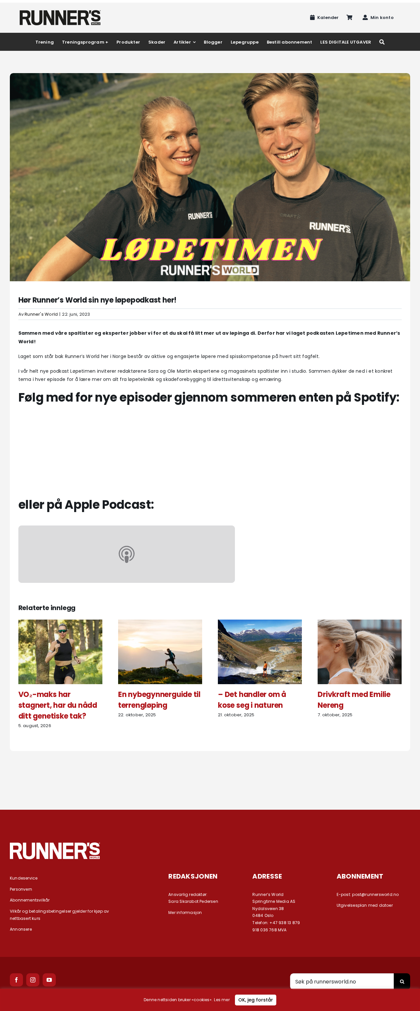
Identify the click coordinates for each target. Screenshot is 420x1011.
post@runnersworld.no (375, 894)
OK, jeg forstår (255, 1000)
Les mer (221, 999)
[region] (210, 1000)
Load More (210, 774)
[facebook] (16, 979)
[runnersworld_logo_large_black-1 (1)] (60, 12)
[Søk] (382, 42)
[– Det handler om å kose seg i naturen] (260, 623)
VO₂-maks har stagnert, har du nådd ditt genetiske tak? (57, 705)
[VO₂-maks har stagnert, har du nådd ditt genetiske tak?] (60, 623)
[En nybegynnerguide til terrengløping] (160, 623)
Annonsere (21, 929)
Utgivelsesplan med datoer (365, 905)
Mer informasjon (185, 912)
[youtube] (49, 979)
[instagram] (32, 979)
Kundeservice (24, 878)
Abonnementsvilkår (30, 900)
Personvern (21, 889)
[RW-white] (55, 845)
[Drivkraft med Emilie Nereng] (360, 623)
